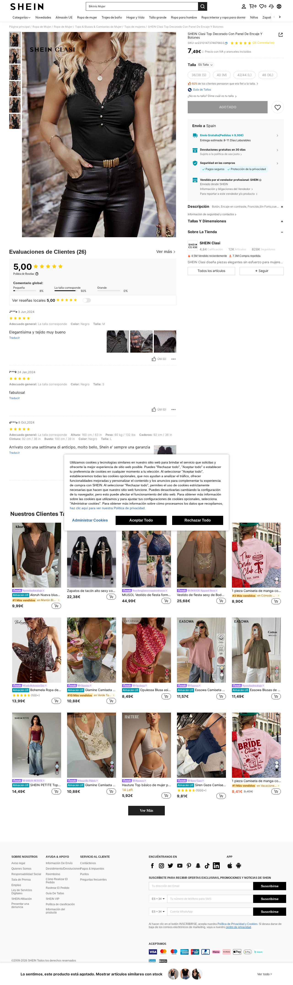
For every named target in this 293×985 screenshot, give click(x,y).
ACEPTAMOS (157, 943)
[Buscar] (202, 6)
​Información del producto (55, 911)
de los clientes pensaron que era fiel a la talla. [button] (224, 83)
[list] (185, 865)
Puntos (84, 874)
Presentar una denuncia (20, 905)
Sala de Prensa (21, 879)
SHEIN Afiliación (21, 898)
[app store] (230, 867)
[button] (271, 6)
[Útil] (154, 359)
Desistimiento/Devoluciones (63, 868)
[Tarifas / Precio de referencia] (202, 51)
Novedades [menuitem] (43, 17)
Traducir (14, 337)
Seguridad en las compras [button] (217, 163)
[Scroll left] (274, 17)
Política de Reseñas (23, 273)
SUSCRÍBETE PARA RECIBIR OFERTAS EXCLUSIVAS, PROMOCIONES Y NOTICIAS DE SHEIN (210, 877)
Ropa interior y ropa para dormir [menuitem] (223, 17)
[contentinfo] (217, 952)
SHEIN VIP (52, 898)
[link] (253, 6)
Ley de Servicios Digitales (21, 892)
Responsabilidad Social (26, 874)
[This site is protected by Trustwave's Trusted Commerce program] (152, 960)
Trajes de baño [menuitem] (112, 17)
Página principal (19, 26)
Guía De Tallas (55, 893)
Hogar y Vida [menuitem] (135, 17)
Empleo (16, 885)
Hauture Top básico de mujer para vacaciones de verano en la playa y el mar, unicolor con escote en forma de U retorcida (146, 785)
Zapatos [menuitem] (268, 17)
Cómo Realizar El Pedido (57, 881)
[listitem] (36, 566)
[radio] (199, 75)
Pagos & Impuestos (92, 868)
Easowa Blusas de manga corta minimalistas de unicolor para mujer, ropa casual (257, 690)
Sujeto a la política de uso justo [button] (220, 154)
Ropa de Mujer (42, 26)
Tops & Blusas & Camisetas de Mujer (98, 26)
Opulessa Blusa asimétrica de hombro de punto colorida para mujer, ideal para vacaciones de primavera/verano (147, 690)
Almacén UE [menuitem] (64, 17)
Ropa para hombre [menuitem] (184, 17)
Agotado (227, 107)
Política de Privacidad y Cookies (237, 924)
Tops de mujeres (134, 26)
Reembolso (53, 874)
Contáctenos (88, 863)
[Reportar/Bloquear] (173, 359)
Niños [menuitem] (254, 17)
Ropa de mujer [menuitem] (87, 17)
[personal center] (244, 6)
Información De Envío (59, 863)
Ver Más (146, 810)
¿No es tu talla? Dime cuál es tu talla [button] (211, 96)
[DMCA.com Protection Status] (163, 960)
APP (229, 856)
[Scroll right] (279, 17)
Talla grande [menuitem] (157, 17)
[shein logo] (26, 6)
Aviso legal (18, 863)
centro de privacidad (238, 927)
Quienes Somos (21, 868)
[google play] (238, 867)
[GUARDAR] (277, 107)
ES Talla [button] (203, 65)
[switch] (87, 300)
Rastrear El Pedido (57, 887)
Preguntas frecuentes (93, 879)
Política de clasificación (60, 904)
